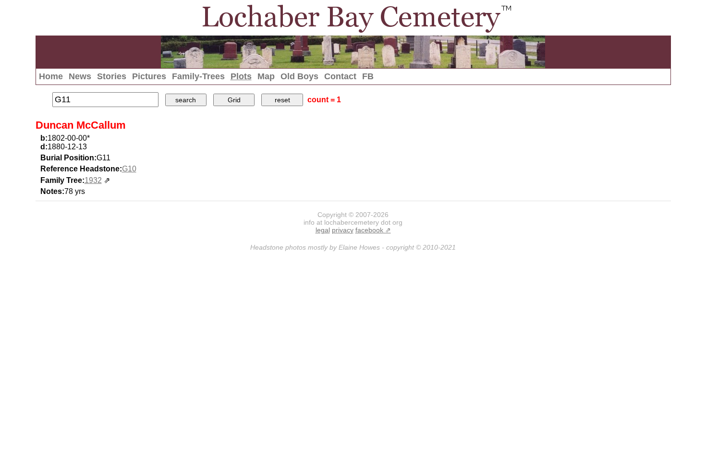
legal (323, 230)
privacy (342, 230)
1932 (93, 180)
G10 (129, 169)
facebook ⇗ (373, 230)
